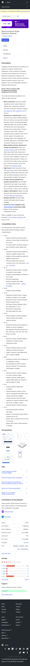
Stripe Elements (9, 207)
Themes (18, 606)
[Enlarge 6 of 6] (26, 452)
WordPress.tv (6, 625)
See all (26, 579)
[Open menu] (27, 2)
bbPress (5, 635)
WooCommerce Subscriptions (14, 195)
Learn (3, 617)
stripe (26, 546)
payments (21, 546)
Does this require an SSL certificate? (12, 477)
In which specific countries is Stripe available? (9, 472)
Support (5, 58)
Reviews (5, 50)
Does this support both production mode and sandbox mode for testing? (12, 482)
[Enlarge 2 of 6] (12, 448)
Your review (5, 579)
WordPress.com (7, 630)
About (3, 604)
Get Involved (19, 617)
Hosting (4, 609)
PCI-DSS (11, 204)
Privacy (4, 612)
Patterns (18, 612)
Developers (5, 622)
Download (5, 40)
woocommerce (24, 549)
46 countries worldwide (16, 217)
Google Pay (19, 111)
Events (18, 619)
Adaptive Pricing (16, 166)
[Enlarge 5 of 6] (26, 443)
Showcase (19, 604)
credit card (15, 546)
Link (5, 111)
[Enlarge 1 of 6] (12, 434)
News (3, 606)
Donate (19, 622)
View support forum (7, 594)
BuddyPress (6, 638)
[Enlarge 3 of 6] (12, 457)
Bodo (6, 645)
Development (7, 54)
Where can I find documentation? (11, 488)
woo (19, 549)
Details (5, 46)
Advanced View (6, 553)
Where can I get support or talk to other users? (8, 493)
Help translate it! (25, 11)
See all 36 (26, 542)
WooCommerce (7, 36)
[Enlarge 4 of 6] (26, 434)
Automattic (8, 517)
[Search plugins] (17, 16)
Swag (18, 625)
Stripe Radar (10, 170)
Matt (4, 633)
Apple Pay (9, 111)
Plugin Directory (6, 7)
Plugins (18, 609)
